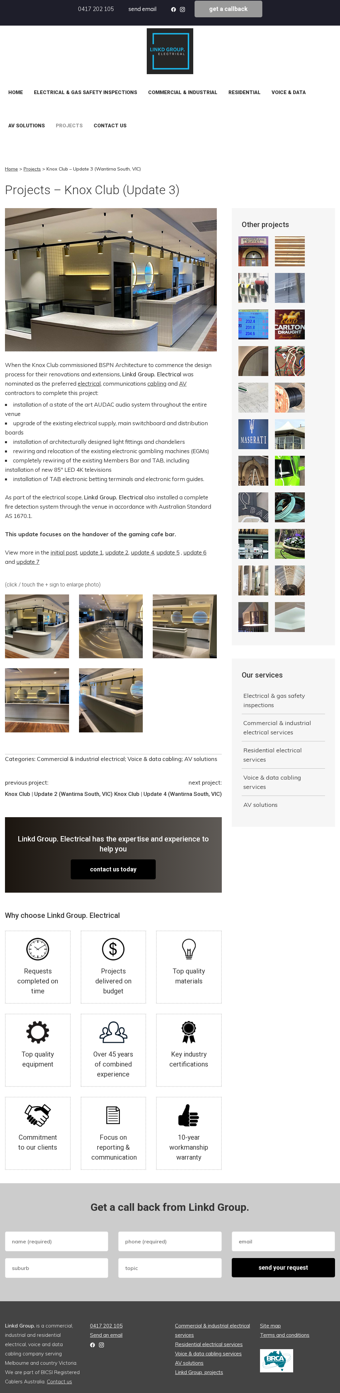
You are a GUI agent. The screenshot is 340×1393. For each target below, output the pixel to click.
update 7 (28, 561)
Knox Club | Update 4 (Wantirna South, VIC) (168, 794)
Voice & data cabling (155, 758)
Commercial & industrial (182, 92)
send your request (283, 1267)
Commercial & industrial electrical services (277, 727)
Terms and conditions (284, 1335)
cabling (156, 383)
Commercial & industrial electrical (81, 758)
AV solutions (26, 126)
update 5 (168, 552)
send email (142, 8)
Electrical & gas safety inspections (85, 92)
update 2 (116, 552)
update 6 (195, 552)
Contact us (110, 126)
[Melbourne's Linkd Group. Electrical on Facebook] (92, 1344)
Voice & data (289, 92)
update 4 (142, 552)
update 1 (91, 552)
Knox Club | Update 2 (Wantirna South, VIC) (59, 794)
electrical (89, 383)
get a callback (228, 8)
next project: (205, 782)
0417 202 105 (96, 8)
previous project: (26, 782)
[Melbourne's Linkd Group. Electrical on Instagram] (101, 1344)
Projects (69, 126)
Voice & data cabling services (272, 782)
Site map (270, 1326)
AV (183, 383)
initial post (63, 552)
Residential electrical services (272, 754)
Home (15, 92)
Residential (244, 92)
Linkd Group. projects (199, 1372)
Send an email (106, 1335)
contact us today (113, 869)
